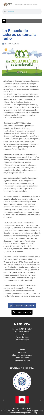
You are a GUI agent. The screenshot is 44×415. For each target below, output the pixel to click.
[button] (4, 21)
